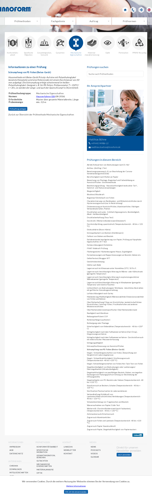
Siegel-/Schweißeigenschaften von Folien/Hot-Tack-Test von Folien (115, 364)
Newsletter (70, 450)
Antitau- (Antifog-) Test (97, 168)
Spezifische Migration (28, 54)
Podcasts (96, 450)
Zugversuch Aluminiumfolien (98, 417)
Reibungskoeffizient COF (97, 316)
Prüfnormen (129, 21)
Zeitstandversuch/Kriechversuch (100, 414)
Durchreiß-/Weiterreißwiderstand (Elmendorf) (106, 221)
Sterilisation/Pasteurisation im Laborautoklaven (107, 391)
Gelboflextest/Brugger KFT (98, 258)
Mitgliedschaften (19, 473)
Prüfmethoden (22, 21)
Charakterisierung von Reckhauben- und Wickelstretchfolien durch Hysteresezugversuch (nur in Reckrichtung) (114, 202)
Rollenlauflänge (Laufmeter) (98, 320)
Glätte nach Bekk (94, 265)
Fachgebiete (58, 21)
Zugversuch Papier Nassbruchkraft (101, 426)
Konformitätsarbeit (47, 447)
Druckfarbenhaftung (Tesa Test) (100, 217)
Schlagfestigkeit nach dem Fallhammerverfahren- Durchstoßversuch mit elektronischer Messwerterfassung (115, 338)
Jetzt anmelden (124, 455)
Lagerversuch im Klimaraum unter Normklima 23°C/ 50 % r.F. (112, 268)
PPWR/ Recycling (139, 53)
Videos (94, 454)
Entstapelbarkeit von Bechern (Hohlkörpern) (105, 233)
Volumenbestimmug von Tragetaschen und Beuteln (107, 402)
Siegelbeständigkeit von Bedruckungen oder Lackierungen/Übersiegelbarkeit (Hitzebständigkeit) (111, 368)
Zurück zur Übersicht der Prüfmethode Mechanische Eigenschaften (41, 114)
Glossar (95, 457)
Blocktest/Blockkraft (95, 194)
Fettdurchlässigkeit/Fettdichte (99, 245)
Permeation (123, 53)
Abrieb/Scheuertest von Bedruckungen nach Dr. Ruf (108, 165)
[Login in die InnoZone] (141, 10)
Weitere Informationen (76, 486)
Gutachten (60, 53)
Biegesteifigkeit (93, 191)
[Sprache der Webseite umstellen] (149, 10)
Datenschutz (16, 454)
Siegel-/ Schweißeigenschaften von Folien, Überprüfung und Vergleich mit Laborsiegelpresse (112, 354)
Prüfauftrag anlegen (18, 109)
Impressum (15, 447)
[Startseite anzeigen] (125, 10)
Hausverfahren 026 (45, 96)
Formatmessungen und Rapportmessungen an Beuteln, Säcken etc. (114, 255)
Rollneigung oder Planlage (98, 323)
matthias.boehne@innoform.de (105, 147)
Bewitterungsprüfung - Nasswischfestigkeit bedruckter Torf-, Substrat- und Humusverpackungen (112, 187)
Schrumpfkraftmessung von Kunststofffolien (105, 346)
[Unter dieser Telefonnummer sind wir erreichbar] (133, 10)
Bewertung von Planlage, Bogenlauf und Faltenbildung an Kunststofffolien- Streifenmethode (110, 181)
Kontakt (68, 454)
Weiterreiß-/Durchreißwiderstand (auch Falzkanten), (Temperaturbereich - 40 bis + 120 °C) (109, 409)
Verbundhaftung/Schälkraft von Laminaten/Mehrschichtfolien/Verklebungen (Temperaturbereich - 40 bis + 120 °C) (114, 396)
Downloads (16, 469)
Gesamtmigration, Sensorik (44, 54)
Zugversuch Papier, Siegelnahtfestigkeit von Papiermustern (111, 429)
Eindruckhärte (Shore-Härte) (99, 229)
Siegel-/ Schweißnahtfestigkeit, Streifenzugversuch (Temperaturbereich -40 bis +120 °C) (108, 359)
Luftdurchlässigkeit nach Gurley (100, 293)
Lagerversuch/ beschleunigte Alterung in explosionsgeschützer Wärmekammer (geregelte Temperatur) (113, 278)
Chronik (14, 466)
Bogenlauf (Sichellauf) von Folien (100, 198)
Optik (107, 53)
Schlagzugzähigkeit (95, 343)
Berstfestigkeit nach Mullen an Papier (102, 177)
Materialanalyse (45, 470)
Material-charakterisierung (92, 54)
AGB (11, 450)
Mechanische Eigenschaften (76, 54)
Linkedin (68, 447)
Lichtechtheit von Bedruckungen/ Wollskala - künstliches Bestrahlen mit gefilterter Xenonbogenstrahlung (115, 289)
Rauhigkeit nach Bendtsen (97, 313)
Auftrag (94, 21)
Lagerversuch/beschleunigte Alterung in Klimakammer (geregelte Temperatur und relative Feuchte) (114, 283)
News (93, 447)
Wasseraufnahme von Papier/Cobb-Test (103, 405)
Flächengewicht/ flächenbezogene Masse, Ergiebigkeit (109, 252)
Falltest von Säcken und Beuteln (100, 236)
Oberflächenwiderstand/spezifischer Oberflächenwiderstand (112, 310)
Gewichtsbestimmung (95, 262)
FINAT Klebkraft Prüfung (97, 248)
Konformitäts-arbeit (13, 54)
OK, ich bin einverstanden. (76, 492)
